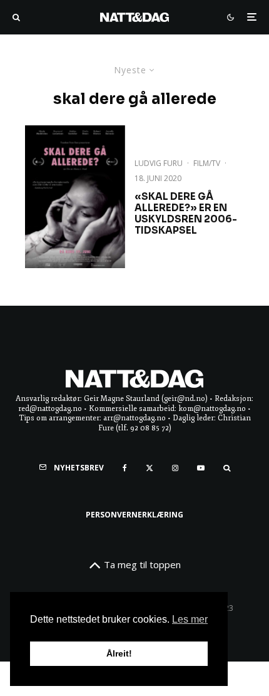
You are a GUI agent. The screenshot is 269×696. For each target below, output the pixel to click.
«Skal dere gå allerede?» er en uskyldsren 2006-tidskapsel (185, 213)
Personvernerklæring (134, 514)
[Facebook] (124, 468)
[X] (149, 468)
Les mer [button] (190, 619)
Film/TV (206, 163)
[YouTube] (201, 468)
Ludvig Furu (158, 163)
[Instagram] (175, 468)
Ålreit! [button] (119, 653)
